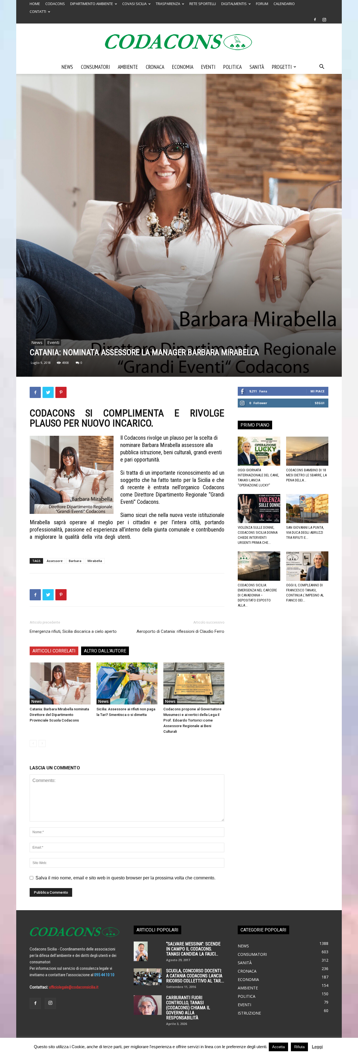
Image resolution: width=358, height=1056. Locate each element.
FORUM (262, 3)
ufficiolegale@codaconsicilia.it (73, 987)
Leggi (317, 1046)
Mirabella (95, 561)
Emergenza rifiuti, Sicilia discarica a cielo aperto (73, 631)
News (67, 67)
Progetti (282, 67)
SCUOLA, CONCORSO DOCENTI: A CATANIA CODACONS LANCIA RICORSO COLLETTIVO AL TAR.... (195, 976)
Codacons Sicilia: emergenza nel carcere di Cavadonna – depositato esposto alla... (257, 595)
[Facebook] (315, 20)
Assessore (55, 561)
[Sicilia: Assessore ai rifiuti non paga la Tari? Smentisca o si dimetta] (126, 683)
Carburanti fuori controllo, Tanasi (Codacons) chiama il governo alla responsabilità (188, 1007)
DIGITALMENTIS (234, 3)
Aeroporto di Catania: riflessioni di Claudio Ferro (180, 631)
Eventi (208, 67)
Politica (232, 67)
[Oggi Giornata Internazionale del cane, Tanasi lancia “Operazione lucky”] (259, 451)
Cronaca (155, 67)
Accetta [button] (278, 1047)
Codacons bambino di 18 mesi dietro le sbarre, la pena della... (306, 475)
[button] (321, 67)
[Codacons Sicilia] (179, 42)
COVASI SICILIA (134, 3)
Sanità (256, 67)
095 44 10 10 (104, 974)
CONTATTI (38, 11)
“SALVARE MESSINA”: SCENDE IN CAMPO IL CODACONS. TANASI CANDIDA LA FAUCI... (193, 949)
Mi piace (317, 391)
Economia (182, 67)
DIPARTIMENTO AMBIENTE (91, 3)
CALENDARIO (284, 3)
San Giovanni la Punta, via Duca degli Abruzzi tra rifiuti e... (305, 532)
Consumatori (95, 67)
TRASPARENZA (168, 3)
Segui (319, 403)
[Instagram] (324, 20)
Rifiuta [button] (299, 1047)
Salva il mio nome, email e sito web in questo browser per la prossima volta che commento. (125, 877)
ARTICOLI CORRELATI (54, 651)
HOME (35, 3)
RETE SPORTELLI (202, 3)
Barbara (75, 561)
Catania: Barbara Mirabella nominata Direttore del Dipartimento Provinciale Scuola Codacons (59, 714)
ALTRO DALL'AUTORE (105, 651)
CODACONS (55, 3)
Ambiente (128, 67)
